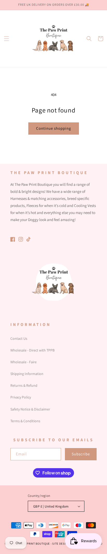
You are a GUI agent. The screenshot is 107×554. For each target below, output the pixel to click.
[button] (6, 38)
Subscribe (81, 453)
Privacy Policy (20, 397)
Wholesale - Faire (23, 362)
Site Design (61, 543)
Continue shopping (53, 128)
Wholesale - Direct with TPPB (32, 350)
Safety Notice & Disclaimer (30, 409)
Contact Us (18, 338)
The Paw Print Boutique (32, 543)
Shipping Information (26, 373)
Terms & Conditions (25, 421)
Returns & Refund (23, 385)
